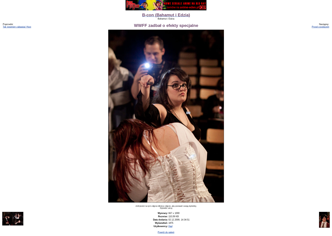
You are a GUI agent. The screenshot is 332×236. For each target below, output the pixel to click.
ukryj (170, 208)
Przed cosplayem (320, 27)
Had (188, 113)
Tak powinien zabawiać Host (17, 27)
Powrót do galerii (166, 232)
